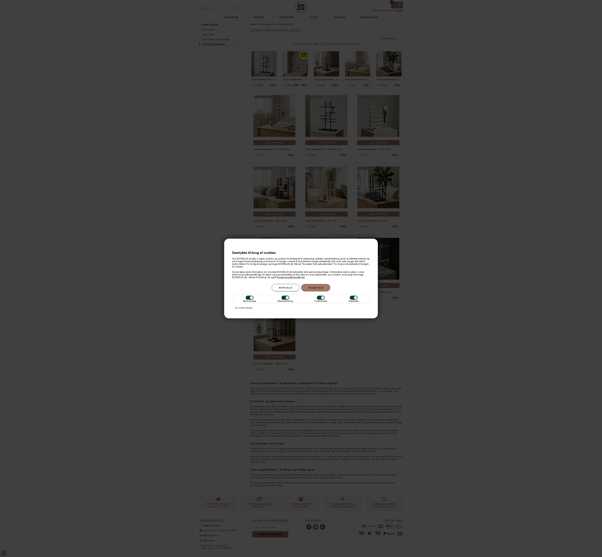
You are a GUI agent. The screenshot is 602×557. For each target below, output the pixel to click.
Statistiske (354, 301)
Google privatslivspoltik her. (291, 277)
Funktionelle (320, 301)
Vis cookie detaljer (243, 308)
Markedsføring (285, 301)
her (259, 274)
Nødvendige (249, 301)
